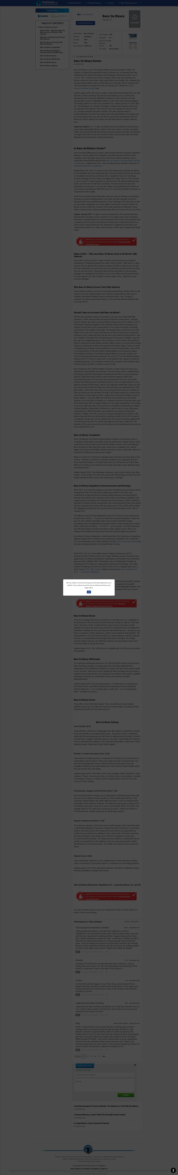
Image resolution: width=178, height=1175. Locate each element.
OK (89, 592)
